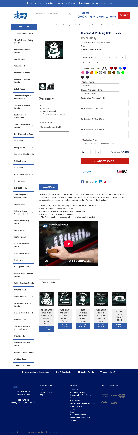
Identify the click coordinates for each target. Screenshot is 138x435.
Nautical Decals (20, 297)
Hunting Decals (20, 237)
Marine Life (18, 260)
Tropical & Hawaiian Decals (22, 344)
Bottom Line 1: (92, 109)
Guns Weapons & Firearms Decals (21, 196)
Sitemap (73, 420)
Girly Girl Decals (20, 188)
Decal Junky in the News (80, 418)
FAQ (41, 395)
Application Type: (89, 140)
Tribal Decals (19, 336)
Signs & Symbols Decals (24, 313)
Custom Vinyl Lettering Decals (23, 126)
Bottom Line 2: (93, 119)
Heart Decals (19, 204)
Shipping (43, 389)
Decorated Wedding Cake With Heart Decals (46, 316)
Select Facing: (88, 82)
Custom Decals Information (20, 116)
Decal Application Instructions (41, 3)
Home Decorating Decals (21, 222)
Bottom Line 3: (93, 130)
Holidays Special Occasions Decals (21, 212)
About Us (74, 389)
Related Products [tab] (49, 282)
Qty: (83, 152)
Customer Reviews (78, 392)
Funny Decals (19, 181)
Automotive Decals (22, 73)
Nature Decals (20, 290)
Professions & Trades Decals (23, 304)
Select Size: (87, 58)
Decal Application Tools (23, 134)
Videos (73, 409)
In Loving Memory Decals (21, 245)
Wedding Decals (20, 359)
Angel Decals (19, 59)
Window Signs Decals (22, 366)
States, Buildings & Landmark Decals (22, 327)
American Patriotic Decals (22, 51)
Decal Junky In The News (80, 395)
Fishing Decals (20, 161)
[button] (24, 27)
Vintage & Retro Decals (24, 352)
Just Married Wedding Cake (83, 314)
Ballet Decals (19, 89)
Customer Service (77, 398)
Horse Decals (19, 230)
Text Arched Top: (93, 98)
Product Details (48, 187)
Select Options (46, 329)
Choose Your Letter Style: (92, 90)
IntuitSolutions (39, 432)
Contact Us (75, 401)
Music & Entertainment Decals (23, 275)
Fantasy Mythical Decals (24, 154)
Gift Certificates (68, 3)
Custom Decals (87, 3)
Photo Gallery (76, 406)
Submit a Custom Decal (23, 33)
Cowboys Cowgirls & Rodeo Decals (22, 97)
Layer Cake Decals (119, 314)
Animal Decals (20, 66)
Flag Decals (19, 168)
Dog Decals (19, 141)
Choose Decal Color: (91, 68)
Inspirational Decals (22, 253)
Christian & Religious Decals (22, 106)
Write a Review (103, 43)
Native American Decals (24, 283)
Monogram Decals (21, 267)
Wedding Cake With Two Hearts (65, 314)
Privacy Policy (46, 392)
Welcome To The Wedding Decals (101, 314)
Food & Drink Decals (22, 174)
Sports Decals (20, 320)
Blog (72, 412)
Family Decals (19, 147)
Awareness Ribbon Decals (22, 80)
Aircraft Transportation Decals (23, 41)
